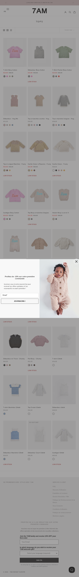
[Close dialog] (76, 261)
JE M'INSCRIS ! (19, 301)
